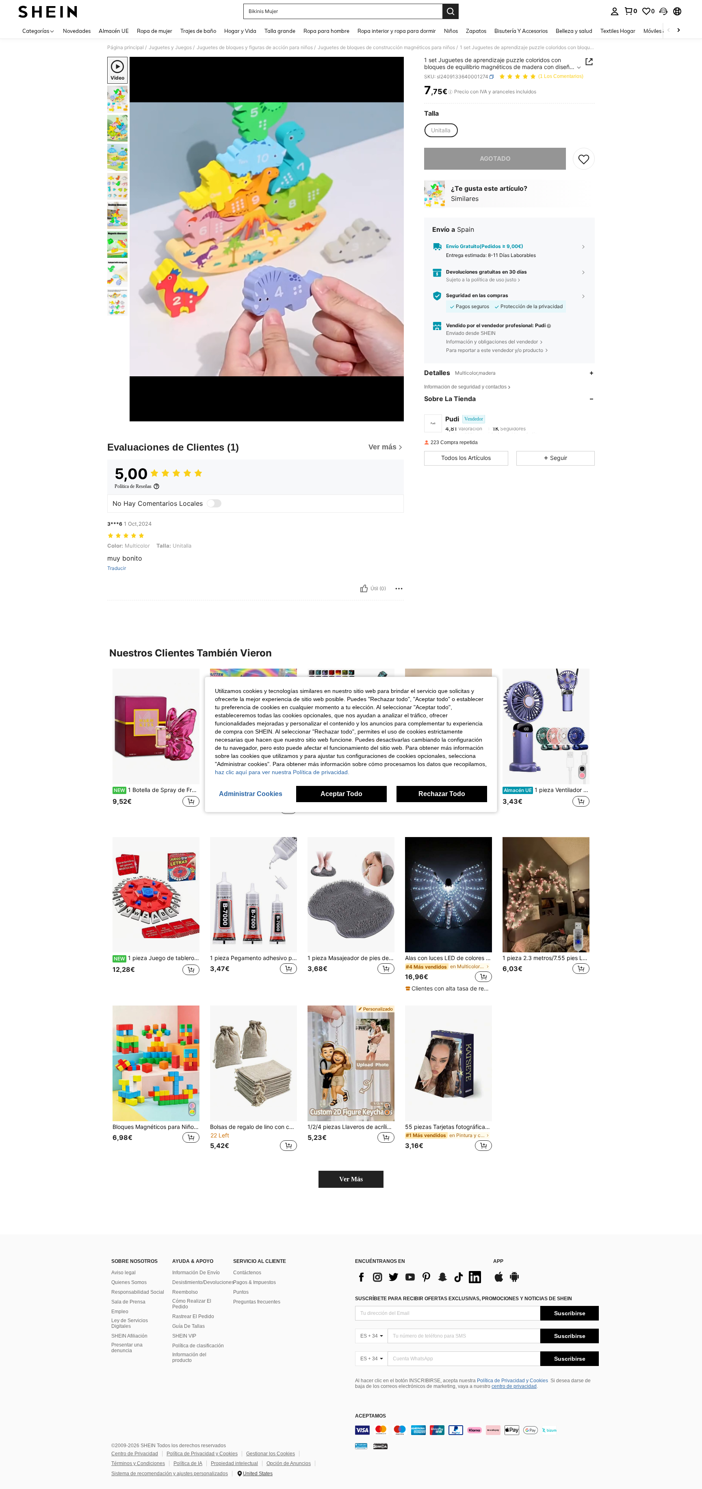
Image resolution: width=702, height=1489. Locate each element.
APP (498, 1261)
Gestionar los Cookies (270, 1454)
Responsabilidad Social (137, 1292)
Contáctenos (247, 1272)
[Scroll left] (669, 31)
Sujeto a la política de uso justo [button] (481, 280)
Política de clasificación (198, 1346)
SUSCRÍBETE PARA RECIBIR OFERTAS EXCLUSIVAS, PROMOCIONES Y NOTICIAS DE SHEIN (463, 1298)
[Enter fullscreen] (395, 415)
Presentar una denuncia (127, 1347)
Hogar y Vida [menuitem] (240, 31)
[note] (448, 988)
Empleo (119, 1311)
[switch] (214, 503)
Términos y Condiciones (138, 1463)
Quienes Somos (129, 1282)
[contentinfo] (477, 1430)
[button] (663, 11)
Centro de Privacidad (134, 1454)
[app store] (499, 1281)
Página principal (125, 47)
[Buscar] (450, 11)
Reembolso (185, 1292)
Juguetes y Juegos (170, 47)
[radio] (440, 130)
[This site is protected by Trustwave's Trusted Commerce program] (361, 1446)
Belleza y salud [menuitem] (574, 31)
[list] (420, 1277)
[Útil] (364, 588)
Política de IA (187, 1463)
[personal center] (615, 11)
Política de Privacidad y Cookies (512, 1380)
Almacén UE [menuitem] (114, 31)
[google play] (514, 1281)
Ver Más (351, 1179)
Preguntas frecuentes (256, 1302)
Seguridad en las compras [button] (477, 295)
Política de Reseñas (133, 486)
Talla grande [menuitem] (279, 31)
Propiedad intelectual (234, 1463)
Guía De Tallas (188, 1326)
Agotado (495, 158)
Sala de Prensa (128, 1302)
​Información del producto (189, 1357)
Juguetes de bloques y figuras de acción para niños (255, 47)
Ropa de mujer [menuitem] (154, 31)
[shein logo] (47, 11)
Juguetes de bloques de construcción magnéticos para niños (386, 47)
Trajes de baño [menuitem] (198, 31)
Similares (465, 199)
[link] (630, 11)
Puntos (241, 1292)
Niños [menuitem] (451, 31)
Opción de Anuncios (288, 1463)
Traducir (116, 568)
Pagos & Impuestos (254, 1282)
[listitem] (156, 746)
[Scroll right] (678, 31)
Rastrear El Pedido (193, 1316)
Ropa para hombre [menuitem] (326, 31)
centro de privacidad (514, 1386)
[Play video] (267, 239)
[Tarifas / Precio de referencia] (450, 92)
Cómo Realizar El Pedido (191, 1304)
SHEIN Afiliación (129, 1336)
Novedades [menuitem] (77, 31)
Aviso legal (123, 1272)
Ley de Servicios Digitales (129, 1323)
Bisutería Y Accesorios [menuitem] (521, 31)
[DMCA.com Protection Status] (380, 1446)
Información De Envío (196, 1272)
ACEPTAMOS (370, 1416)
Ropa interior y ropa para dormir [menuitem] (397, 31)
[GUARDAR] (584, 159)
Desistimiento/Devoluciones (203, 1282)
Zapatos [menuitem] (476, 31)
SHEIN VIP (184, 1336)
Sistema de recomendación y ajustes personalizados (169, 1473)
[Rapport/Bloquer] (399, 588)
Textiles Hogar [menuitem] (617, 31)
